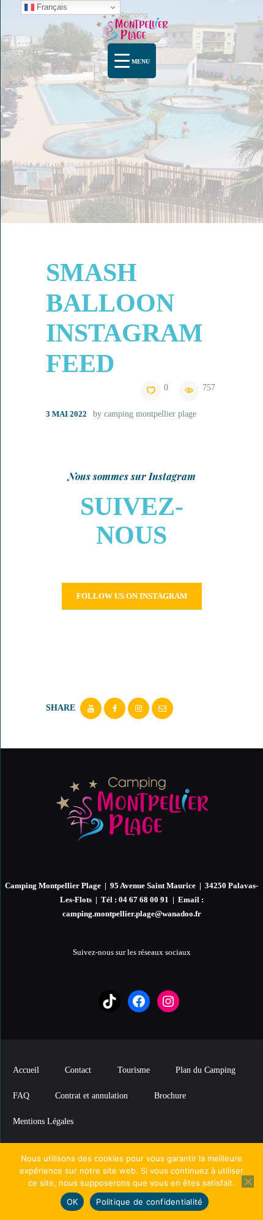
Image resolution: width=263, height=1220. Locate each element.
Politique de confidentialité (149, 1202)
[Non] (248, 1181)
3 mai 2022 (66, 413)
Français (50, 7)
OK (72, 1202)
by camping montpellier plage (144, 413)
